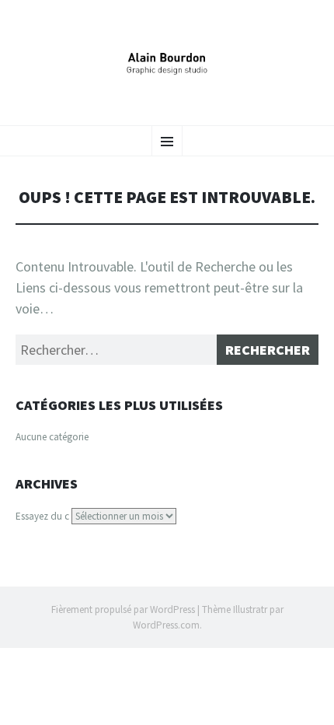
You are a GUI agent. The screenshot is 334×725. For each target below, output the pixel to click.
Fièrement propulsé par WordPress (123, 609)
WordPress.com (166, 625)
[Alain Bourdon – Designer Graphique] (167, 60)
